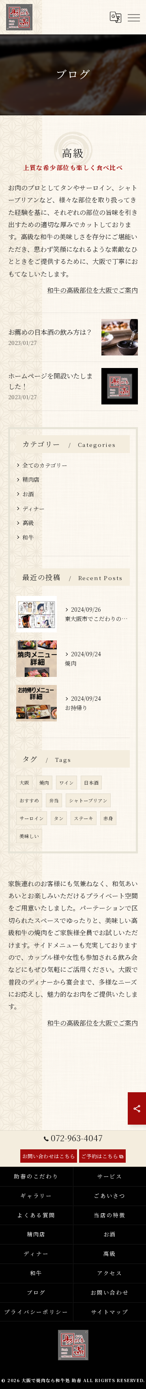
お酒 (28, 494)
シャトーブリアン (88, 800)
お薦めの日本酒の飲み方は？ (50, 332)
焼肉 (44, 782)
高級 (28, 523)
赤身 (108, 818)
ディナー (33, 508)
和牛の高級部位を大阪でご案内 (92, 290)
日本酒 (91, 782)
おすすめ (29, 800)
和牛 (28, 537)
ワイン (66, 782)
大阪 (24, 782)
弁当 (54, 800)
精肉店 (30, 479)
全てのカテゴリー (44, 465)
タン (59, 818)
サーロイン (31, 818)
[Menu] (133, 17)
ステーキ (83, 818)
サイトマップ (110, 1312)
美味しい (29, 836)
